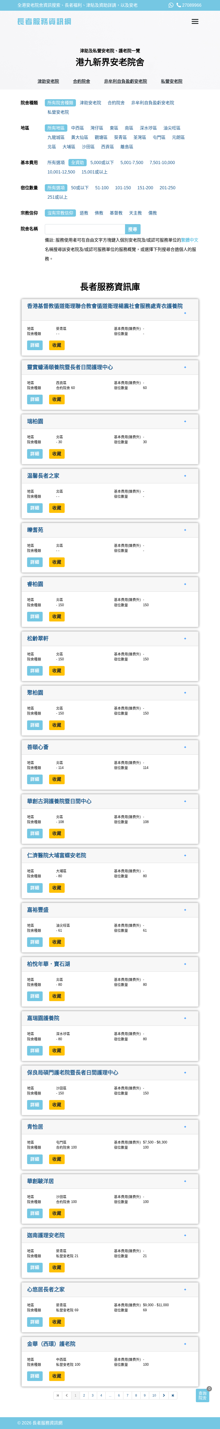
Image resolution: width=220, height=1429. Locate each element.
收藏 (56, 345)
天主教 (135, 213)
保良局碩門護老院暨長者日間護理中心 (72, 1072)
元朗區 (178, 137)
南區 (129, 128)
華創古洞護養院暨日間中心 (59, 801)
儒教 (152, 213)
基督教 (116, 213)
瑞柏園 (35, 421)
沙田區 (88, 147)
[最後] (173, 1395)
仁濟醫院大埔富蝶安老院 (56, 855)
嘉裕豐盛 (38, 910)
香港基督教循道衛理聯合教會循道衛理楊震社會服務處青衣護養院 (105, 306)
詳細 (34, 345)
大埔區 (69, 147)
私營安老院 (171, 81)
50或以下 (80, 188)
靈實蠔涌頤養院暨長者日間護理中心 (70, 367)
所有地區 (56, 128)
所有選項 (56, 162)
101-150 (123, 188)
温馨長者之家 (43, 476)
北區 (51, 147)
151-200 (145, 188)
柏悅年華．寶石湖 (48, 964)
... (110, 1395)
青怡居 (35, 1127)
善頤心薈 (38, 747)
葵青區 (120, 137)
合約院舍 (81, 81)
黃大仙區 (79, 137)
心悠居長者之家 (46, 1290)
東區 (114, 128)
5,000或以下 (102, 162)
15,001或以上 (95, 172)
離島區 (126, 147)
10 (154, 1395)
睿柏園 (35, 584)
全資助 (77, 162)
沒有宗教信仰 (60, 213)
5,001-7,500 (131, 162)
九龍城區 (56, 137)
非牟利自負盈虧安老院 (125, 81)
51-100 (102, 188)
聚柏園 (35, 693)
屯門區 (159, 137)
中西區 (77, 128)
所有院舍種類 (60, 103)
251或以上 (57, 197)
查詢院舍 (203, 1395)
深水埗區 (148, 128)
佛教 (99, 213)
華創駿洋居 (40, 1181)
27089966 (191, 5)
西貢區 (107, 147)
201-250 (167, 188)
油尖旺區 (172, 128)
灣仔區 (96, 128)
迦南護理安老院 (46, 1235)
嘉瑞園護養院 (43, 1018)
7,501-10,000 (162, 162)
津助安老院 (48, 81)
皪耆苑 (35, 530)
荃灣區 (139, 137)
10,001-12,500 (61, 172)
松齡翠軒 (38, 638)
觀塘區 (101, 137)
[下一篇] (164, 1395)
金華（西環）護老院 (51, 1344)
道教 (84, 213)
